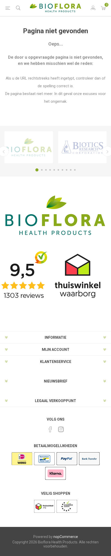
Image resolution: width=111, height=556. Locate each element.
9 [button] (71, 170)
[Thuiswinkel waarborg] (45, 512)
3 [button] (46, 170)
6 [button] (58, 170)
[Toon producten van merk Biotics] (82, 147)
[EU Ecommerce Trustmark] (67, 512)
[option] (29, 147)
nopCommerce (65, 537)
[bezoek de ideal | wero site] (22, 464)
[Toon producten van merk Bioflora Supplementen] (28, 147)
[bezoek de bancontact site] (44, 464)
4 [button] (50, 170)
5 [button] (54, 170)
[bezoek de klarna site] (55, 479)
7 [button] (62, 170)
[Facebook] (50, 429)
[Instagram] (61, 429)
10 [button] (75, 170)
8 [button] (66, 170)
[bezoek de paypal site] (67, 464)
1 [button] (36, 169)
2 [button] (42, 170)
